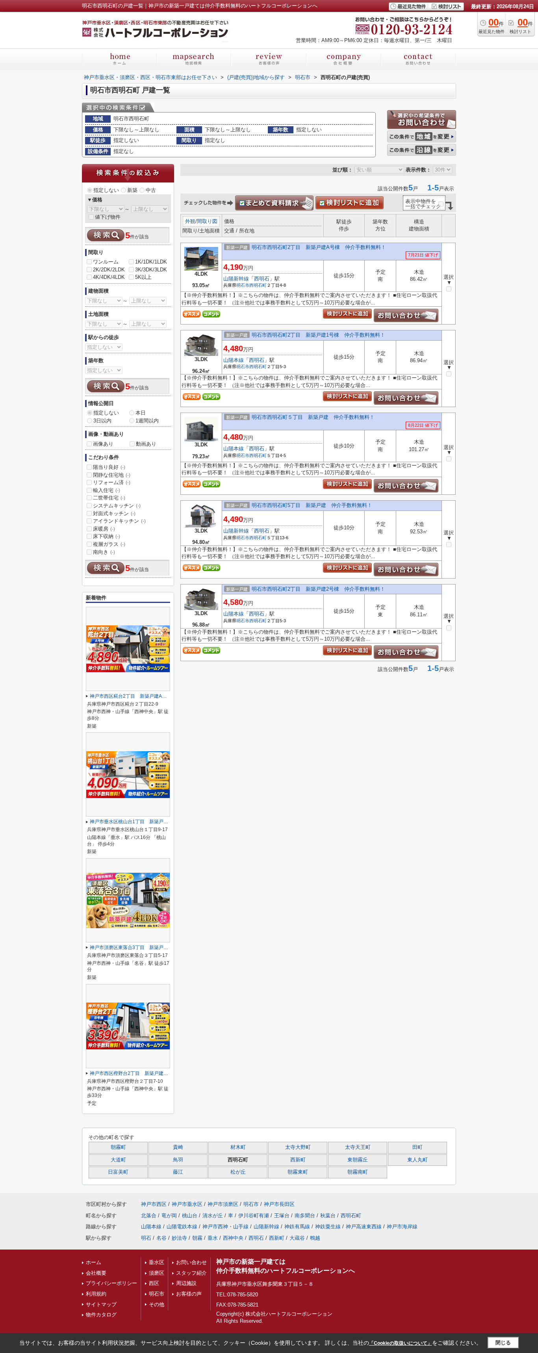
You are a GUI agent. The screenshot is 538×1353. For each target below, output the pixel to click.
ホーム (93, 1262)
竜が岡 (169, 1215)
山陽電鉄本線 (182, 1226)
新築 (132, 190)
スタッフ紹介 (191, 1273)
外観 (190, 221)
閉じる (503, 1343)
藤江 (178, 1172)
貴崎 (178, 1147)
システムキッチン (117, 506)
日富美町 (118, 1172)
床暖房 (104, 529)
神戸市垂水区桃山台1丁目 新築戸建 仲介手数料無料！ (150, 821)
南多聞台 (305, 1215)
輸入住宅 (106, 490)
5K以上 (143, 277)
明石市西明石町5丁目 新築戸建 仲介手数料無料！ (312, 505)
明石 (146, 1238)
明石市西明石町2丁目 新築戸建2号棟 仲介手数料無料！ (318, 589)
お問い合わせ (191, 1262)
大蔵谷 (297, 1238)
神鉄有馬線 (297, 1226)
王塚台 (281, 1215)
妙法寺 (179, 1238)
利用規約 (96, 1294)
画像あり (103, 444)
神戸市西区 (154, 1204)
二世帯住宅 (109, 498)
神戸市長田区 (279, 1204)
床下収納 (106, 536)
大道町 (118, 1160)
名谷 (161, 1238)
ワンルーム (106, 262)
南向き (104, 552)
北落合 (148, 1215)
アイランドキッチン (119, 521)
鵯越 (315, 1238)
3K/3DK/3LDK (151, 270)
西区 (154, 1283)
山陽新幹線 (236, 279)
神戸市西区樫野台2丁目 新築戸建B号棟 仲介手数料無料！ (154, 1073)
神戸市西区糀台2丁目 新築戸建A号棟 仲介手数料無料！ (152, 696)
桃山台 (189, 1215)
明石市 (242, 285)
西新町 (298, 1160)
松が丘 (238, 1172)
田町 (417, 1147)
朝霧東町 (298, 1172)
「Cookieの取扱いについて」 (400, 1343)
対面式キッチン (114, 513)
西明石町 (258, 285)
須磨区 (156, 1273)
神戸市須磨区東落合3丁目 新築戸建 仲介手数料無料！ (150, 947)
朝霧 (197, 1238)
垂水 (213, 1238)
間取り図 (207, 221)
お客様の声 (189, 1294)
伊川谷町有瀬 (253, 1215)
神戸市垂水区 (187, 1204)
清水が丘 (212, 1215)
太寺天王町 (358, 1147)
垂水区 (156, 1262)
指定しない (106, 190)
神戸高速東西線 (364, 1226)
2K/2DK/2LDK (109, 270)
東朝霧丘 (357, 1160)
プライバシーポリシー (111, 1283)
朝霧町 (118, 1147)
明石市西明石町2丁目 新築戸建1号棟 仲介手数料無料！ (318, 335)
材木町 (238, 1147)
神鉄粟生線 (328, 1226)
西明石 (261, 279)
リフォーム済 (111, 482)
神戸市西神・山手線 (225, 1226)
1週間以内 (147, 421)
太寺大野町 (298, 1147)
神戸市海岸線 (402, 1226)
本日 (140, 413)
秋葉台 (328, 1215)
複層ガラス (109, 544)
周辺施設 (186, 1283)
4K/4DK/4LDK (109, 277)
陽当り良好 (109, 467)
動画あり (146, 444)
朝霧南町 (357, 1172)
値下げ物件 (108, 217)
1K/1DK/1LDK (151, 262)
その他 (156, 1304)
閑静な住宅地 (111, 475)
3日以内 (102, 421)
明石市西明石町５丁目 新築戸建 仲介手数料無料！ (313, 417)
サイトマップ (101, 1304)
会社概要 (96, 1273)
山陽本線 (233, 360)
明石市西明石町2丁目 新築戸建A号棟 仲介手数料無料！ (319, 247)
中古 (151, 190)
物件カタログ (101, 1315)
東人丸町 (417, 1160)
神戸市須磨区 (223, 1204)
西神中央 (233, 1238)
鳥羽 (178, 1160)
